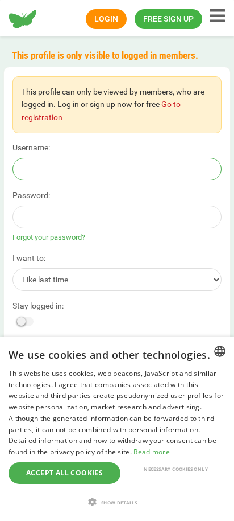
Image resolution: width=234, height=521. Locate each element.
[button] (117, 502)
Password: (31, 195)
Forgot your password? (48, 237)
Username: (31, 147)
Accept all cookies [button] (64, 473)
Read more (151, 452)
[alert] (117, 429)
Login (106, 18)
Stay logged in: (38, 305)
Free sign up (168, 18)
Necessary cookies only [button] (176, 469)
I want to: (28, 257)
